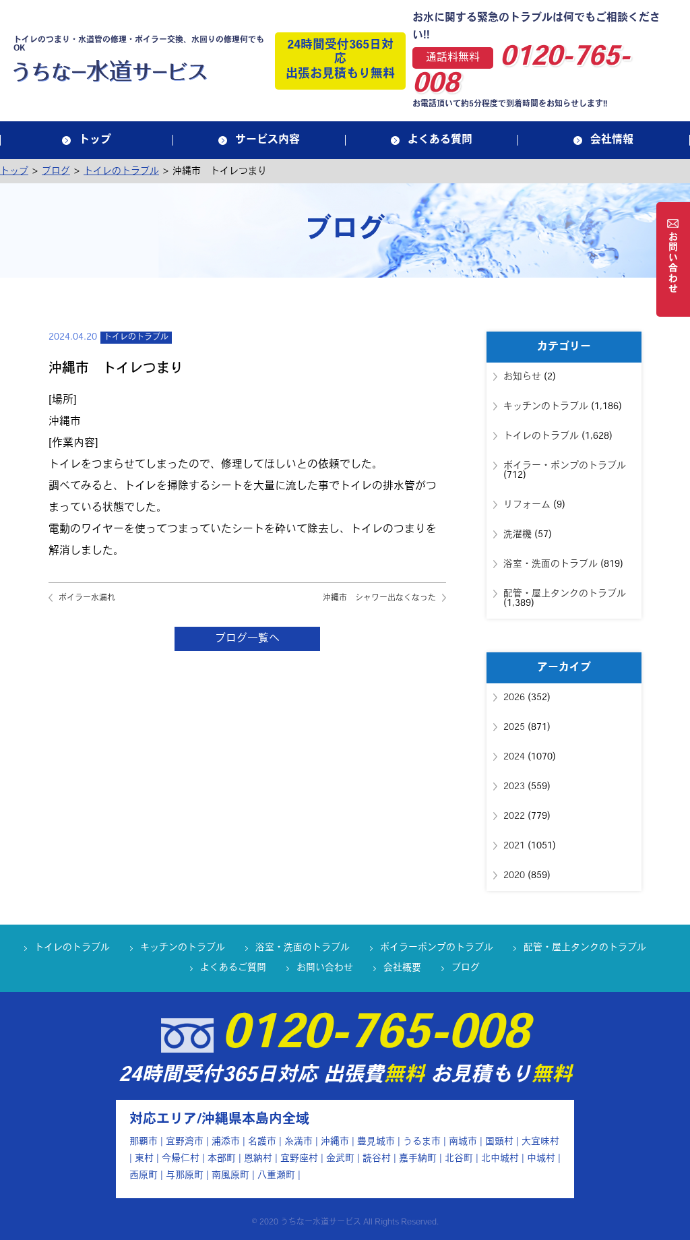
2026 (514, 698)
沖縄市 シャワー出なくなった (379, 598)
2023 (514, 787)
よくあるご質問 (233, 968)
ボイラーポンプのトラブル (436, 948)
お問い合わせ (324, 968)
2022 (514, 816)
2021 (514, 846)
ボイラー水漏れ (87, 598)
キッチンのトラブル (545, 407)
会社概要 (402, 968)
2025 (514, 727)
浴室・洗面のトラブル (550, 564)
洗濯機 (517, 535)
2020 (514, 876)
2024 (514, 757)
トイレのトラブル (136, 338)
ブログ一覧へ (247, 638)
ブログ (465, 968)
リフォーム (527, 505)
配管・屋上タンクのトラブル (564, 594)
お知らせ (522, 377)
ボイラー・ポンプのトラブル (564, 466)
